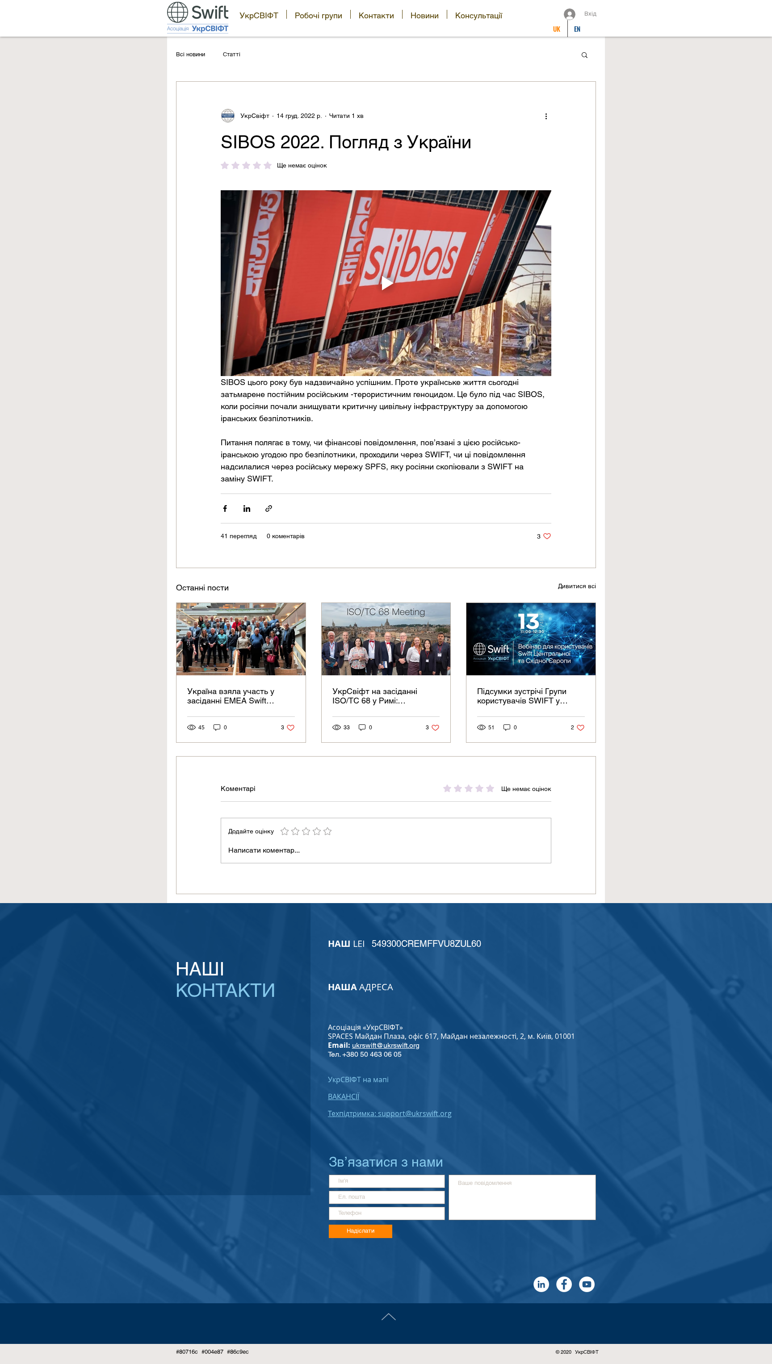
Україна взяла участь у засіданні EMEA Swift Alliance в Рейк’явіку (230, 695)
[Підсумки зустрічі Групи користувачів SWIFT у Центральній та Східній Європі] (531, 639)
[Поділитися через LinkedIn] (247, 508)
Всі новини (190, 54)
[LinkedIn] (541, 1284)
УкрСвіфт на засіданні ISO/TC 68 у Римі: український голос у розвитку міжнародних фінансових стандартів (375, 695)
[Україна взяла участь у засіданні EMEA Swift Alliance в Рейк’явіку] (241, 639)
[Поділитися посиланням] (268, 508)
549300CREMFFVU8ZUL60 (426, 943)
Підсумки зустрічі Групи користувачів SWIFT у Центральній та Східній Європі (521, 695)
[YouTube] (587, 1284)
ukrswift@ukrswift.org (386, 1045)
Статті (231, 54)
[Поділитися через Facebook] (225, 508)
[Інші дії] (546, 115)
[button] (258, 14)
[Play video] (386, 283)
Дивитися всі (577, 586)
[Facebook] (564, 1284)
